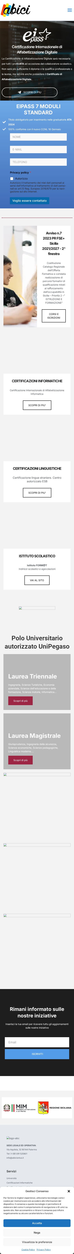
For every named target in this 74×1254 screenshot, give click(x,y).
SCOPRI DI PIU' (37, 405)
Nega (37, 1232)
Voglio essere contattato (29, 200)
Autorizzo (21, 178)
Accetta (37, 1223)
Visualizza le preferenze (37, 1242)
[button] (69, 1191)
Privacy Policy (44, 1249)
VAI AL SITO (37, 580)
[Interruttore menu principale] (69, 10)
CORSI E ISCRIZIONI (53, 316)
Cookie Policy (28, 1249)
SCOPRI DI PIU (32, 92)
